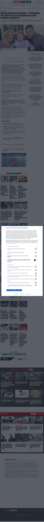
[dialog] (22, 261)
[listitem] (22, 246)
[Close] (41, 228)
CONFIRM (14, 290)
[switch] (35, 248)
